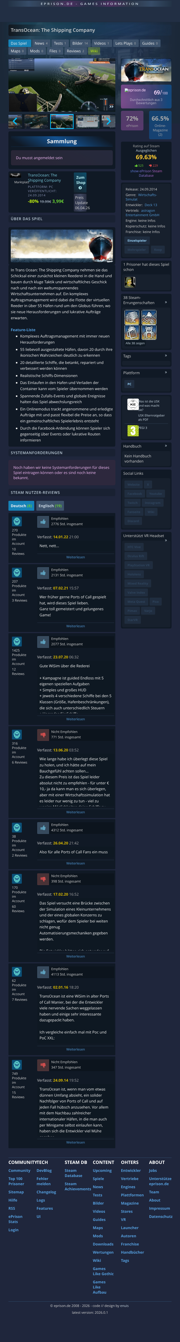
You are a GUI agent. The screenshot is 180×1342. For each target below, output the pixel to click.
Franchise (130, 1244)
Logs (41, 1200)
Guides (150, 43)
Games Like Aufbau (99, 1287)
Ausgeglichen (146, 150)
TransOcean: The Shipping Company (44, 177)
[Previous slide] (15, 121)
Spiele (98, 1178)
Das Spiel (19, 43)
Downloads (103, 1244)
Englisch (50, 505)
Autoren (128, 1235)
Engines (128, 1186)
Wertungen (103, 1252)
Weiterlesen (75, 557)
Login (13, 1229)
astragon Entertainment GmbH (142, 212)
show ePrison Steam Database (146, 173)
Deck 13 (151, 205)
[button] (36, 121)
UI (39, 1216)
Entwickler (131, 1170)
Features (45, 1208)
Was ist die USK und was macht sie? (149, 405)
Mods (36, 51)
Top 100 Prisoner (16, 1181)
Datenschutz (160, 1216)
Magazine (130, 1203)
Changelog (46, 1192)
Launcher (130, 1227)
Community (19, 1170)
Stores (127, 1211)
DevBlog (44, 1170)
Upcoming (102, 1170)
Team (154, 1192)
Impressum (159, 1208)
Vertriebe (130, 1178)
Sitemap (16, 1192)
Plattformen (132, 1195)
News (41, 43)
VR (123, 1219)
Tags (125, 1260)
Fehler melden (44, 1181)
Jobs (153, 1170)
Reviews (75, 51)
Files (54, 51)
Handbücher (132, 1252)
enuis (124, 1306)
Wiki (94, 51)
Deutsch (21, 505)
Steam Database (73, 1173)
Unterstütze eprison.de (160, 1181)
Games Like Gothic (103, 1271)
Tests (60, 43)
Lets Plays (126, 43)
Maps (17, 51)
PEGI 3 (142, 428)
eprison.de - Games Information (90, 4)
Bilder (80, 43)
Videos (101, 43)
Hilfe (12, 1200)
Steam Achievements (78, 1186)
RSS (11, 1208)
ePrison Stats (15, 1219)
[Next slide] (108, 121)
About (155, 1200)
